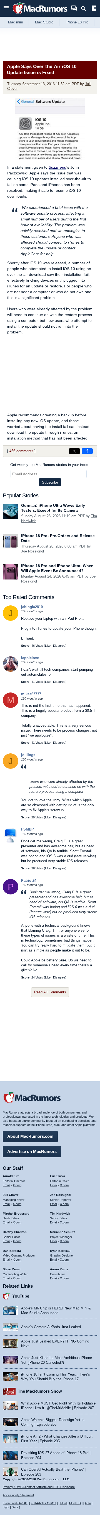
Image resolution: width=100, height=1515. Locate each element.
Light (6, 1507)
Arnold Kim (11, 1176)
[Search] (85, 8)
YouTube (20, 1296)
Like (48, 645)
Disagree (59, 645)
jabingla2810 (32, 607)
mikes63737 (31, 694)
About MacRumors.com (30, 1136)
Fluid (63, 1503)
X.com (17, 1185)
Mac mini (15, 22)
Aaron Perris (59, 1269)
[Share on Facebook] (87, 451)
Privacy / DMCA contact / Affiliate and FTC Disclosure (39, 1487)
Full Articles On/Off (43, 1503)
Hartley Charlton (15, 1232)
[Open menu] (6, 8)
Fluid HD (75, 1503)
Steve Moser (12, 1269)
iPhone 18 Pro (77, 22)
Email (6, 1185)
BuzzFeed (57, 167)
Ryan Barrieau (60, 1250)
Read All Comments (50, 992)
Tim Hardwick (60, 1213)
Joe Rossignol (32, 551)
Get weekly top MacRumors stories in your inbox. (50, 465)
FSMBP (27, 829)
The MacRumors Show (40, 1391)
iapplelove (30, 658)
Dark (15, 1507)
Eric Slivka (57, 1176)
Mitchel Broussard (16, 1213)
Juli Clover (10, 1194)
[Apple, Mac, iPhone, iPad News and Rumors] (40, 14)
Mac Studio (44, 22)
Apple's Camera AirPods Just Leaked (51, 1327)
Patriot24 (28, 880)
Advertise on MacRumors (32, 1151)
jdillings (28, 755)
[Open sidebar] (94, 9)
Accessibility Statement (18, 1495)
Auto (88, 1503)
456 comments (21, 451)
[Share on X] (74, 451)
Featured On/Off (15, 1503)
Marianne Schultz (62, 1232)
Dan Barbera (12, 1250)
